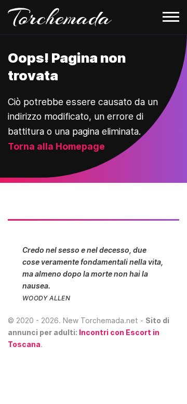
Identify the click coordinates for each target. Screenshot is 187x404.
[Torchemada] (93, 17)
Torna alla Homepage (56, 146)
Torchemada (60, 17)
